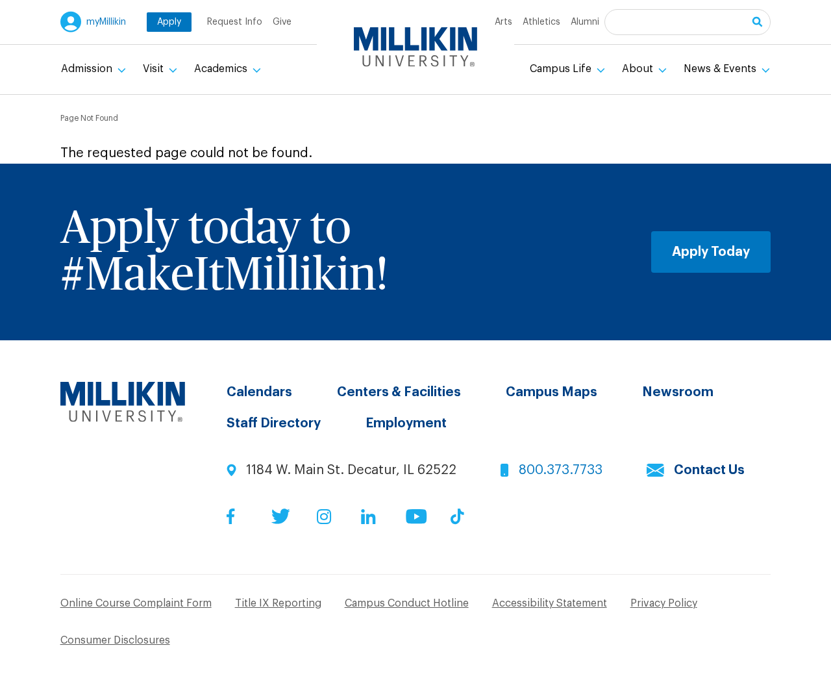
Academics (222, 69)
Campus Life (562, 69)
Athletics (541, 22)
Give (282, 22)
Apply (169, 22)
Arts (503, 22)
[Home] (415, 47)
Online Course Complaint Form (136, 603)
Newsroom (677, 392)
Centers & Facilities (399, 392)
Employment (406, 423)
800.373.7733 (560, 470)
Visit (154, 69)
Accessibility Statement (549, 603)
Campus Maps (551, 392)
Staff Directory (274, 423)
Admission (88, 69)
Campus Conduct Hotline (407, 603)
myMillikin (106, 22)
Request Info (234, 22)
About (639, 69)
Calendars (259, 392)
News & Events (721, 69)
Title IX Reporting (278, 603)
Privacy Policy (663, 603)
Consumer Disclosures (115, 640)
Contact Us (709, 470)
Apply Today (711, 251)
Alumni (585, 22)
